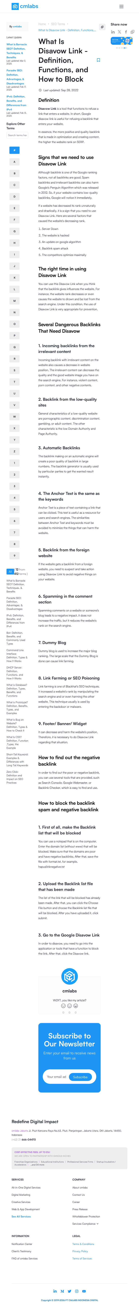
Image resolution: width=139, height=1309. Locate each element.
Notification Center (22, 1243)
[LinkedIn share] (113, 32)
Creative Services (21, 1201)
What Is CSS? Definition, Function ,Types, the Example (17, 742)
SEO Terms (58, 24)
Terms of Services (82, 1258)
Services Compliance (83, 1223)
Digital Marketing (21, 1194)
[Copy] (102, 27)
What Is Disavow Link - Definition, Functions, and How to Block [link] (67, 30)
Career (76, 1201)
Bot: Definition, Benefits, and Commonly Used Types (16, 638)
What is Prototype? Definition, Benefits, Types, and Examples (17, 708)
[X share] (119, 32)
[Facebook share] (126, 32)
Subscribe (80, 1077)
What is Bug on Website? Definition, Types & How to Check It (17, 725)
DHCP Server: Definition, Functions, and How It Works (15, 673)
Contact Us (78, 1194)
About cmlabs (80, 1187)
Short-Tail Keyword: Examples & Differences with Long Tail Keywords (17, 760)
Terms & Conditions (83, 1243)
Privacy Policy (80, 1251)
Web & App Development (26, 1209)
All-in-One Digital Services (26, 1187)
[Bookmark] (98, 60)
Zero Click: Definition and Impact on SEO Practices (15, 777)
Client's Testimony (21, 1251)
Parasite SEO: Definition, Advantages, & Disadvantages (14, 603)
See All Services (21, 1216)
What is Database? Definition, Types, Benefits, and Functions (17, 690)
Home (42, 24)
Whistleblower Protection (86, 1216)
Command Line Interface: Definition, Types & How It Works (17, 655)
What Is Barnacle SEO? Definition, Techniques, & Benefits (16, 586)
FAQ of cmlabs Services (25, 1258)
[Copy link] (132, 32)
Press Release (79, 1209)
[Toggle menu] (121, 6)
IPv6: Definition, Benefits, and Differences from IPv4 (16, 621)
